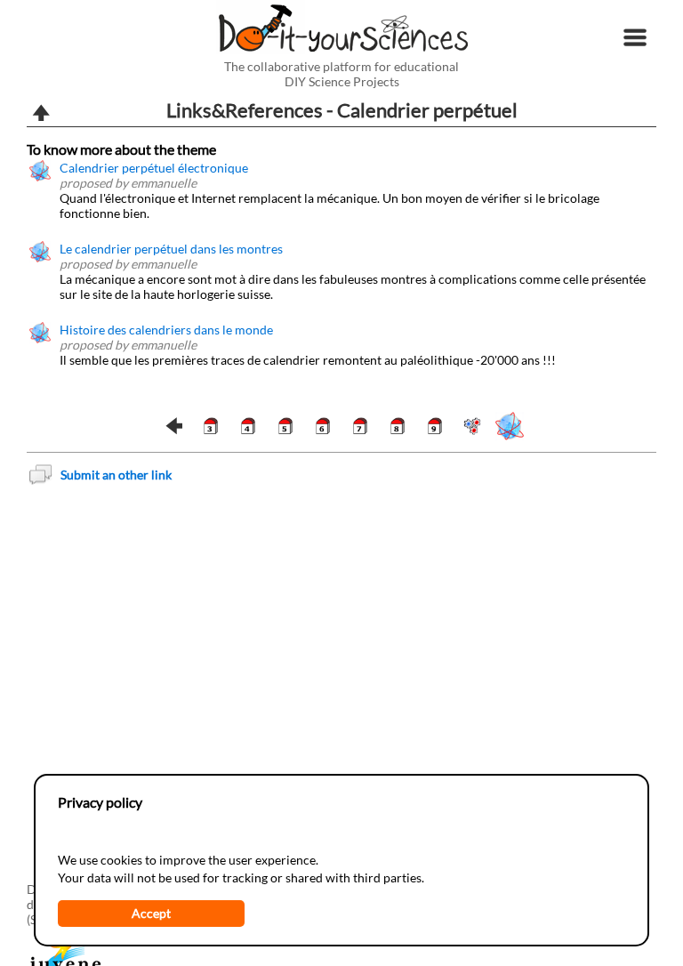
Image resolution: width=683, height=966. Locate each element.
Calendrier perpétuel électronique (154, 167)
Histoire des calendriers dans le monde (166, 329)
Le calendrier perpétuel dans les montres (171, 248)
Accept (151, 913)
